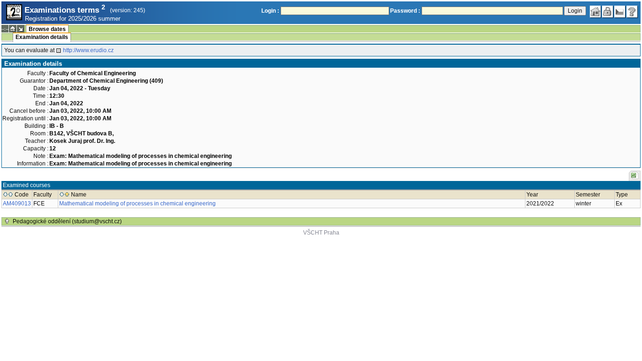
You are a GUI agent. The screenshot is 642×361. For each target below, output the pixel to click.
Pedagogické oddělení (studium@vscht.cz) (67, 221)
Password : (405, 11)
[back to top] (7, 221)
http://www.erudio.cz (88, 50)
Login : (270, 11)
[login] (608, 11)
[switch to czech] (620, 11)
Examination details (42, 37)
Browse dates (47, 29)
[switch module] (20, 28)
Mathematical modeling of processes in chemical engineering (137, 203)
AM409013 (17, 203)
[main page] (595, 11)
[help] (632, 11)
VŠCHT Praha (321, 232)
